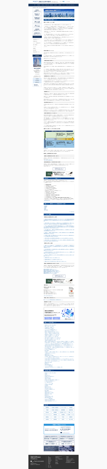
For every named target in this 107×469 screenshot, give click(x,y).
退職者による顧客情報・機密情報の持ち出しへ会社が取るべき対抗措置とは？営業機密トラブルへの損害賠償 (59, 341)
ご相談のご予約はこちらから (59, 424)
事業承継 (55, 414)
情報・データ (71, 412)
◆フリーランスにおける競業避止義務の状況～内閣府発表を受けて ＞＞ (53, 299)
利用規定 (67, 456)
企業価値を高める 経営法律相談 (37, 18)
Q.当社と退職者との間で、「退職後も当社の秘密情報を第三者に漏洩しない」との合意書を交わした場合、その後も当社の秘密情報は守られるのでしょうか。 (59, 348)
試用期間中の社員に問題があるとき (49, 376)
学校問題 (62, 414)
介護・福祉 (71, 419)
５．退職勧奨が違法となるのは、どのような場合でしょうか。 (52, 257)
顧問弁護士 (49, 461)
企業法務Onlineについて (36, 39)
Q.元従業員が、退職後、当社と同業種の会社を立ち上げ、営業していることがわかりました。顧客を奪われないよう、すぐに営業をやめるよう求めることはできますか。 (59, 357)
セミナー (49, 464)
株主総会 (47, 412)
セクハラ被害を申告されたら (48, 382)
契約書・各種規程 (55, 407)
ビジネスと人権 (63, 407)
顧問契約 (47, 407)
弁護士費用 (34, 50)
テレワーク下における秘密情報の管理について (51, 329)
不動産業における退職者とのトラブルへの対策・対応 (52, 335)
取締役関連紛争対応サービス (37, 30)
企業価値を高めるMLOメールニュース (37, 33)
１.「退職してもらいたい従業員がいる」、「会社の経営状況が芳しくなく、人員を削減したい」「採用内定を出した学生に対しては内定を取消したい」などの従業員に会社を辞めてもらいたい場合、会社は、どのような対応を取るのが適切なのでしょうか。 (59, 246)
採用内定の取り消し (47, 375)
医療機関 (55, 412)
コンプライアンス (47, 414)
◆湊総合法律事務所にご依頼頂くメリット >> (50, 269)
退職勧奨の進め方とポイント (48, 354)
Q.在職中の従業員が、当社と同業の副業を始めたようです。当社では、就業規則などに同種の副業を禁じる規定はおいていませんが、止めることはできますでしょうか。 (59, 361)
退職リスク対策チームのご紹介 (37, 22)
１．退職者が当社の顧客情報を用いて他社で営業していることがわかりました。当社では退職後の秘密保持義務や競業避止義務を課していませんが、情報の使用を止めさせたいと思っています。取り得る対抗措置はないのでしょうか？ (59, 220)
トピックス (34, 46)
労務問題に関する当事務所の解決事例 (50, 399)
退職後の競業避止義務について (49, 364)
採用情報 (34, 48)
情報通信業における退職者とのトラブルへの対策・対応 (52, 334)
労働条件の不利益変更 (48, 378)
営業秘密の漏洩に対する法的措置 (49, 328)
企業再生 (47, 419)
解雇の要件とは (47, 363)
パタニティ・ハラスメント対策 (49, 383)
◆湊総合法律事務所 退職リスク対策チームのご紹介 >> (51, 270)
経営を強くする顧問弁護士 (37, 14)
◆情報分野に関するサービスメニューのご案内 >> (50, 273)
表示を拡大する (46, 148)
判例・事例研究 (35, 44)
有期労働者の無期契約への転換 (49, 396)
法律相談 (49, 463)
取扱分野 (49, 462)
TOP (48, 456)
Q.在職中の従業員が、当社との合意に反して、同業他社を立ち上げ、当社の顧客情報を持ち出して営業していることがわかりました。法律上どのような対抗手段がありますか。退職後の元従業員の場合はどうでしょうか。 (59, 343)
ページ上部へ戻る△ (71, 211)
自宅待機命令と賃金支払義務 (48, 384)
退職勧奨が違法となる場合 (48, 362)
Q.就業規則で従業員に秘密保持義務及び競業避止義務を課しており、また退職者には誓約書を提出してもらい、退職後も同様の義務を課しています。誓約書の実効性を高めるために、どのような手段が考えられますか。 (59, 345)
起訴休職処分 (46, 385)
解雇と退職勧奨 (47, 350)
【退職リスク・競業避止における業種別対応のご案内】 (52, 333)
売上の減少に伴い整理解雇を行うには (50, 349)
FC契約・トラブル (71, 414)
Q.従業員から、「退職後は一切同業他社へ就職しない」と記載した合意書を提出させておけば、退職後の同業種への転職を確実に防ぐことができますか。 (59, 352)
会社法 (63, 419)
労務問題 (70, 407)
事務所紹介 (49, 457)
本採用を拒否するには (48, 377)
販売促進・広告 (63, 412)
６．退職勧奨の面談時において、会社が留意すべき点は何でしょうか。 (53, 259)
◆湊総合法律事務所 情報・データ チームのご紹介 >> (51, 272)
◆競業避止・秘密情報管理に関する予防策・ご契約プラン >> (52, 271)
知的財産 (55, 419)
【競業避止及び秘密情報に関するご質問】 (50, 340)
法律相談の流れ (35, 41)
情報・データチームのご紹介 (37, 26)
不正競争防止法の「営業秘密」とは (49, 327)
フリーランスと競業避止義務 (48, 398)
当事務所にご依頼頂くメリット (37, 10)
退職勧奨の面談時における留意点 (49, 355)
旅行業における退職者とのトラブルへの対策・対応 (51, 336)
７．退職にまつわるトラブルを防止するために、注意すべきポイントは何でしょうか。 (55, 261)
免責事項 (67, 457)
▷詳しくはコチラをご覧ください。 (48, 295)
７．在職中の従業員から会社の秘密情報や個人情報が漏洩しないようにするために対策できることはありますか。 (59, 238)
